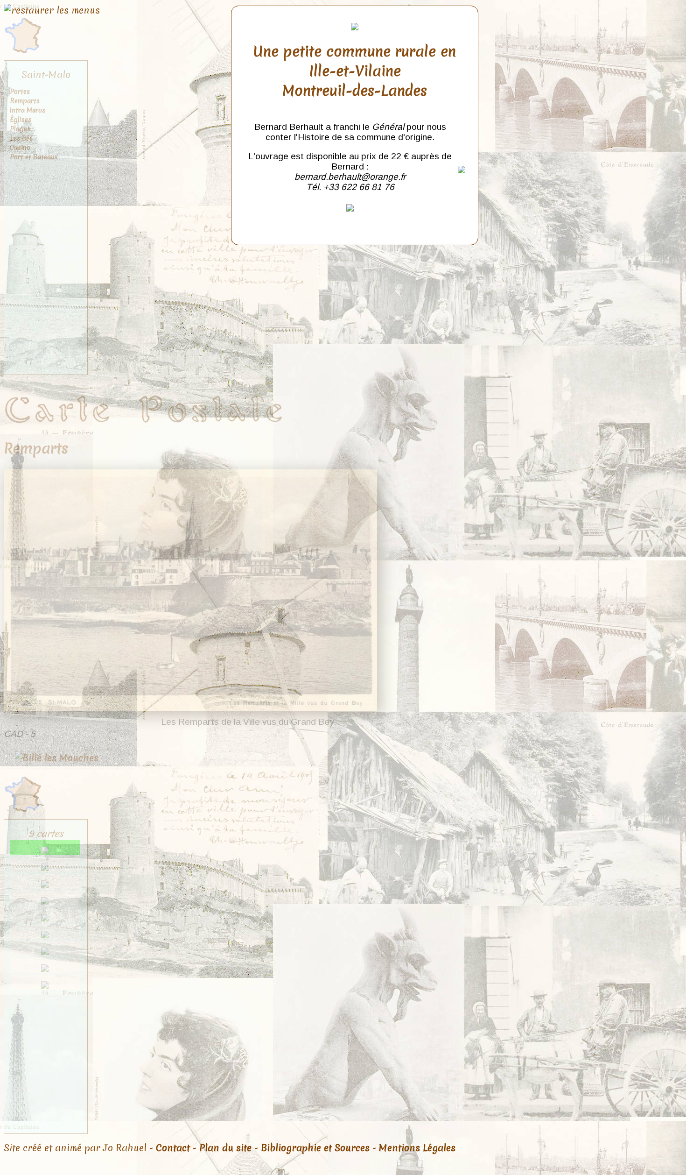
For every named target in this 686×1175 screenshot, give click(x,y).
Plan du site (225, 1147)
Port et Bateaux (34, 157)
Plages (20, 129)
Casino (20, 147)
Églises (20, 119)
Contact (173, 1147)
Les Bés (21, 138)
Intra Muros (27, 110)
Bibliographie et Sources (315, 1147)
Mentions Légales (417, 1147)
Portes (20, 91)
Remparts (25, 101)
